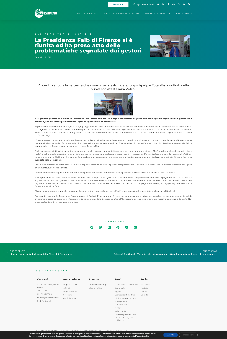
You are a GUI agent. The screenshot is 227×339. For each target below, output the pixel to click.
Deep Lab (122, 330)
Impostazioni (188, 335)
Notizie (83, 34)
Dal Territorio (53, 34)
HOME (79, 13)
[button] (189, 4)
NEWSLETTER (163, 13)
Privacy (102, 330)
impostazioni (100, 336)
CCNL (177, 13)
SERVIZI (107, 13)
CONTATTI (187, 13)
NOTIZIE (136, 13)
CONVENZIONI (120, 13)
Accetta (170, 335)
